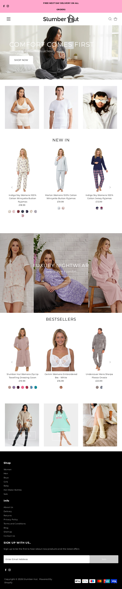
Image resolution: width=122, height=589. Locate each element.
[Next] (110, 187)
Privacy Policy (11, 519)
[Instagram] (8, 6)
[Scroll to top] (115, 582)
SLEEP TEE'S (61, 434)
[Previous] (12, 187)
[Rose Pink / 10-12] (22, 387)
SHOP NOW (21, 60)
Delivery (8, 511)
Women (8, 469)
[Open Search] (110, 19)
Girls (6, 482)
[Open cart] (115, 19)
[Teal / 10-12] (35, 387)
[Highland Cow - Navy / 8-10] (22, 211)
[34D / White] (61, 387)
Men (6, 473)
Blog (6, 528)
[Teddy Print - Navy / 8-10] (26, 211)
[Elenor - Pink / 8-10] (63, 208)
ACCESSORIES (22, 435)
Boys (6, 477)
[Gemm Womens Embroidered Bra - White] (61, 349)
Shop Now (61, 280)
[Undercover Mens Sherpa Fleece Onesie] (99, 349)
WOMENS (22, 117)
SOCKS (100, 435)
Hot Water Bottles (13, 490)
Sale (6, 494)
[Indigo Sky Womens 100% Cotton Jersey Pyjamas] (99, 170)
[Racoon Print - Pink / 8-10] (13, 211)
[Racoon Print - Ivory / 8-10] (9, 211)
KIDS (100, 117)
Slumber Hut (31, 579)
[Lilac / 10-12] (13, 387)
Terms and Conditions (15, 523)
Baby (6, 486)
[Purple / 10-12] (18, 387)
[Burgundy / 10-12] (101, 208)
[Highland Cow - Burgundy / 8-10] (18, 211)
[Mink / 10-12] (9, 387)
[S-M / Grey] (97, 387)
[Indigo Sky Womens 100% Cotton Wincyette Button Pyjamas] (22, 170)
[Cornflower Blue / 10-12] (31, 387)
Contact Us (9, 536)
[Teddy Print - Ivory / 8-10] (31, 211)
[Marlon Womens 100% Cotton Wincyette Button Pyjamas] (61, 170)
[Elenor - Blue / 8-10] (58, 208)
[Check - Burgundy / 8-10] (22, 215)
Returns (8, 515)
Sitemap (8, 532)
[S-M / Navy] (101, 387)
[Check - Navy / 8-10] (35, 211)
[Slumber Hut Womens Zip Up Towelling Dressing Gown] (22, 349)
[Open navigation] (17, 19)
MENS (61, 117)
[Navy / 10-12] (97, 208)
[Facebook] (4, 6)
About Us (8, 507)
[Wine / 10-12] (26, 387)
